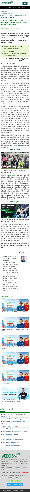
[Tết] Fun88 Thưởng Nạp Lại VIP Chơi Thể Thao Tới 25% (15, 347)
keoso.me (12, 175)
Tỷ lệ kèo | (14, 7)
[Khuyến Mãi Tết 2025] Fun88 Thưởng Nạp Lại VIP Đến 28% (14, 382)
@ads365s (25, 472)
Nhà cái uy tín (21, 7)
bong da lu (20, 467)
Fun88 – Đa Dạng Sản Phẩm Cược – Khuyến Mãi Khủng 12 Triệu (15, 312)
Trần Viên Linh (13, 256)
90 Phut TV (9, 429)
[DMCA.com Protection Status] (15, 481)
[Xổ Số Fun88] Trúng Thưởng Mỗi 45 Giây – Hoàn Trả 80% (15, 329)
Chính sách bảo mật (6, 490)
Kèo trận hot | (9, 7)
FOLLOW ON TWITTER (15, 484)
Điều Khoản (15, 490)
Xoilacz (3, 416)
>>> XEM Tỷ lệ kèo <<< (15, 202)
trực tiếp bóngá (17, 419)
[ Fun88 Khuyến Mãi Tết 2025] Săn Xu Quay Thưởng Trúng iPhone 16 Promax (14, 400)
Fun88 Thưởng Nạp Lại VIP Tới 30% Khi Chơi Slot (14, 365)
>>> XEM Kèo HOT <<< (15, 150)
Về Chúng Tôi (23, 490)
